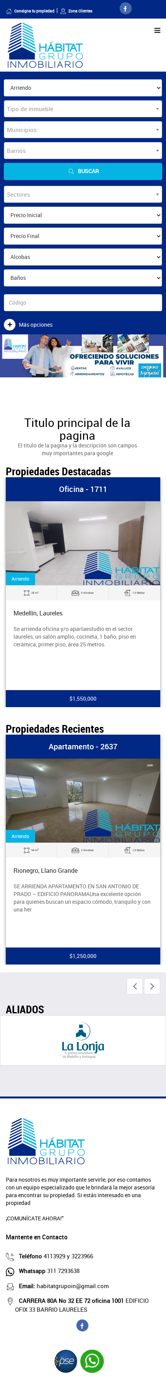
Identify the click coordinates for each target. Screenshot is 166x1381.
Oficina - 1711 (83, 489)
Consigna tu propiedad (34, 11)
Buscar (88, 171)
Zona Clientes (80, 11)
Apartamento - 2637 (83, 746)
